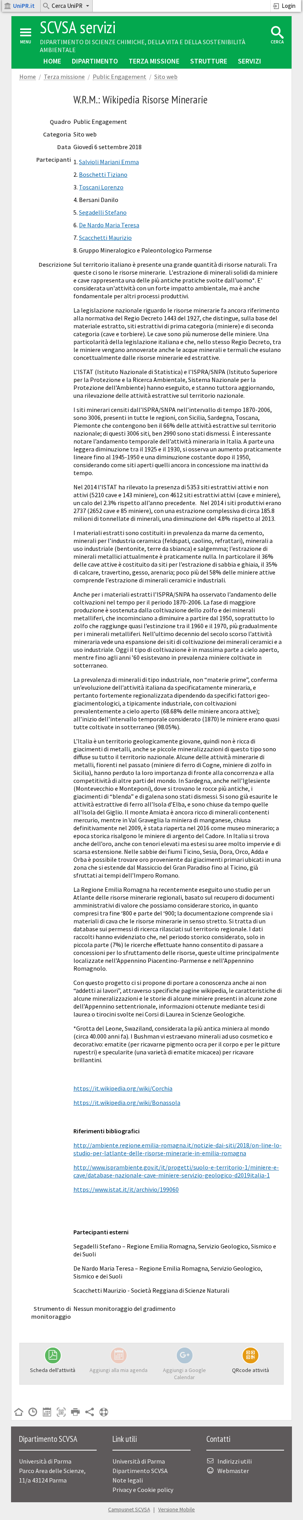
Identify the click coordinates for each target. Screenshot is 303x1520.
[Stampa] (75, 1412)
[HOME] (18, 1412)
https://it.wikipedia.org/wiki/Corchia (122, 1088)
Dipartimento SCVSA (140, 1471)
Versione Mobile (176, 1509)
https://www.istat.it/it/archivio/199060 (126, 1189)
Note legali (127, 1480)
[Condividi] (89, 1412)
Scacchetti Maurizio (105, 237)
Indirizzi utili (234, 1461)
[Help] (103, 1412)
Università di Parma (138, 1461)
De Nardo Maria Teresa (109, 225)
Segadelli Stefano (103, 212)
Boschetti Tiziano (103, 174)
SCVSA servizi (78, 27)
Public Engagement (119, 76)
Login (289, 5)
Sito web (166, 76)
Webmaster (233, 1471)
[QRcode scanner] (61, 1412)
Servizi (249, 61)
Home (52, 61)
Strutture (208, 61)
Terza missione (154, 61)
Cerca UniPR (67, 5)
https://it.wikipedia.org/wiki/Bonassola (126, 1102)
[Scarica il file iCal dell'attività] (47, 1412)
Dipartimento (95, 61)
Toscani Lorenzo (101, 187)
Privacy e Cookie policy (142, 1490)
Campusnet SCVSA (129, 1509)
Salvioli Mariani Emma (109, 162)
